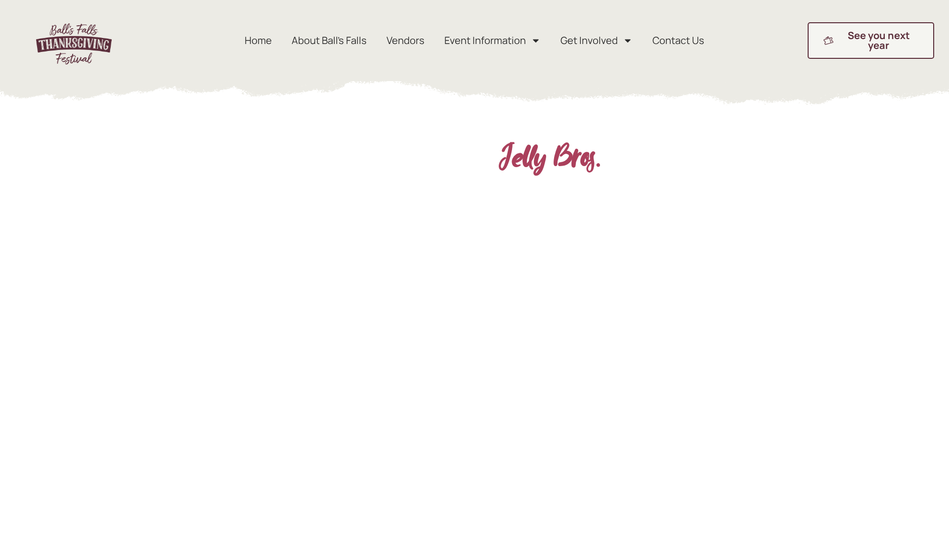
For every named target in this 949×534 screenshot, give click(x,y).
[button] (871, 40)
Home (258, 40)
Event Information (485, 40)
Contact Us (678, 40)
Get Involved (589, 40)
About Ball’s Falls (329, 40)
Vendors (406, 40)
